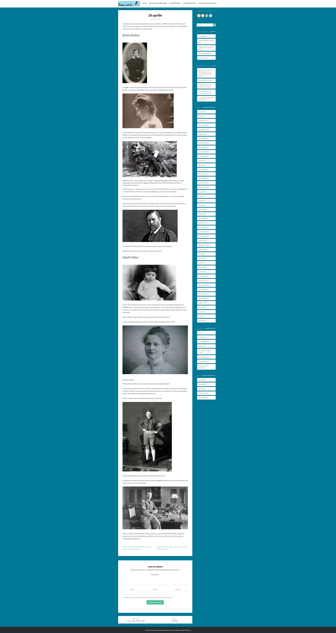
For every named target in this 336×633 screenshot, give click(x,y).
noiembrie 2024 (203, 143)
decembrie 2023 (204, 152)
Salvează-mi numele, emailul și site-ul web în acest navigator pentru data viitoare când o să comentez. (148, 597)
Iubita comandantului (205, 53)
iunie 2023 (202, 160)
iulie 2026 (202, 116)
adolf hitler (160, 547)
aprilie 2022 (202, 209)
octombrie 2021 (204, 231)
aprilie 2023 (202, 165)
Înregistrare (202, 380)
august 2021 (202, 240)
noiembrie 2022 (203, 178)
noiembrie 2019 (203, 289)
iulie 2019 (202, 307)
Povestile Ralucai (174, 3)
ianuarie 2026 (203, 120)
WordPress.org (203, 397)
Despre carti (202, 85)
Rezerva (210, 80)
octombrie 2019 (204, 294)
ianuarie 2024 (203, 147)
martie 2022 (202, 214)
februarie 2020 (203, 276)
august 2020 (202, 249)
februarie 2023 (203, 169)
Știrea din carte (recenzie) (158, 3)
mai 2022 (201, 205)
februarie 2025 (203, 138)
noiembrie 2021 (203, 227)
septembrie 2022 (204, 187)
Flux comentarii (203, 393)
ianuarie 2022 (203, 223)
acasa (145, 3)
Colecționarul (203, 36)
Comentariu (155, 574)
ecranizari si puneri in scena (208, 3)
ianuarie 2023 (203, 174)
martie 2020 (202, 271)
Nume (132, 589)
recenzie (164, 549)
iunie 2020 (202, 258)
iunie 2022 (202, 200)
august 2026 (202, 112)
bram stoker (169, 547)
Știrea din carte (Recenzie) (131, 549)
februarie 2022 (203, 218)
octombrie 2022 (204, 183)
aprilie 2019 (202, 320)
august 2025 (202, 134)
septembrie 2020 (204, 245)
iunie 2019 (202, 312)
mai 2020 (201, 263)
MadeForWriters (185, 630)
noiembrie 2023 (203, 156)
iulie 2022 (202, 196)
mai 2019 (201, 316)
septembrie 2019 (204, 298)
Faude (201, 70)
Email (155, 589)
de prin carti (126, 547)
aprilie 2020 (202, 267)
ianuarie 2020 (203, 280)
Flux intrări (202, 389)
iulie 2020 (202, 254)
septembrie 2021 (204, 236)
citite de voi (202, 337)
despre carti (178, 547)
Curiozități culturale (189, 3)
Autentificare (203, 384)
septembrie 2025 (204, 129)
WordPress (169, 630)
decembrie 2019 (204, 285)
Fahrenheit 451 (203, 58)
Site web (178, 589)
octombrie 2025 (204, 125)
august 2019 (202, 303)
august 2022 (202, 192)
